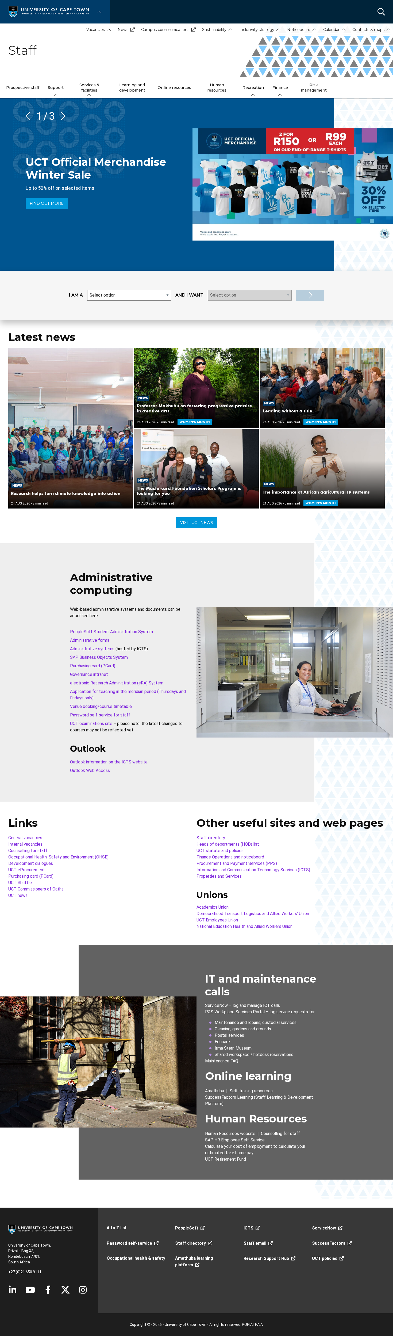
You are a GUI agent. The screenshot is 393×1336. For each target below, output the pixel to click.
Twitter (65, 1289)
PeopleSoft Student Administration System (111, 631)
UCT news (18, 895)
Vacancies (95, 29)
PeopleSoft (186, 1228)
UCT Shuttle (20, 882)
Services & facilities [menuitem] (89, 87)
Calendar (331, 29)
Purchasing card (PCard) (92, 665)
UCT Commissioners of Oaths (36, 889)
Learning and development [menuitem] (132, 87)
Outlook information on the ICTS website (109, 761)
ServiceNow (216, 1005)
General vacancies (25, 837)
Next (61, 116)
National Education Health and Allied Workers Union (244, 926)
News (123, 29)
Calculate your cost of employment (238, 1146)
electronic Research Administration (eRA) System (116, 682)
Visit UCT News (196, 522)
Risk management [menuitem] (314, 87)
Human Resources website (230, 1133)
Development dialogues (30, 863)
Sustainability (214, 29)
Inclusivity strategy (256, 29)
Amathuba (214, 1090)
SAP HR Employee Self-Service (235, 1139)
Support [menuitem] (56, 87)
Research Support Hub (266, 1258)
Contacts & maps (368, 29)
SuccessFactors (328, 1243)
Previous (30, 116)
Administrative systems (92, 648)
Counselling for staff (27, 850)
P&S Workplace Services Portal (235, 1011)
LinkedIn (12, 1289)
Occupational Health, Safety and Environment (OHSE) (58, 857)
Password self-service (129, 1243)
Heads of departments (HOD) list (227, 844)
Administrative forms (89, 640)
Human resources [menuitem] (216, 87)
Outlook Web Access (90, 770)
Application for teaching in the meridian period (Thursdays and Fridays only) (128, 694)
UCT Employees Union (217, 920)
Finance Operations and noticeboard (230, 857)
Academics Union (212, 907)
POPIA (247, 1324)
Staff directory (210, 837)
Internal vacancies (25, 844)
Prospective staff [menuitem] (22, 87)
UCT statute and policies (220, 850)
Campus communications (165, 29)
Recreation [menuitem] (253, 87)
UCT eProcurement (26, 869)
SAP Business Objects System (99, 657)
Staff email (255, 1243)
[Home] (49, 11)
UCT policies (324, 1258)
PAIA (259, 1324)
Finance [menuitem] (280, 87)
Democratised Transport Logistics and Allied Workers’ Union (252, 913)
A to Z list (117, 1227)
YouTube (30, 1289)
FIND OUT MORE (47, 203)
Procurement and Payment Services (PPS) (236, 863)
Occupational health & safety (136, 1258)
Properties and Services (219, 876)
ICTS (248, 1228)
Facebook (48, 1289)
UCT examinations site (91, 723)
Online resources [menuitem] (174, 87)
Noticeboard (298, 29)
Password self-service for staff (100, 715)
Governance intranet (89, 674)
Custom (83, 1289)
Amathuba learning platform (194, 1261)
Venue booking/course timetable (101, 706)
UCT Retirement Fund (225, 1159)
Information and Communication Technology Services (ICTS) (253, 869)
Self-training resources (251, 1090)
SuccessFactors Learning (229, 1097)
